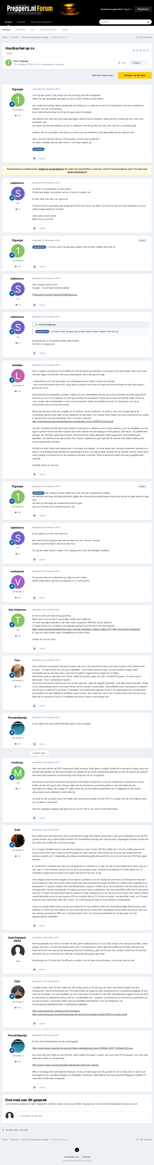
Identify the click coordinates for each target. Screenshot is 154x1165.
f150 (17, 981)
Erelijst (65, 29)
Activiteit (21, 22)
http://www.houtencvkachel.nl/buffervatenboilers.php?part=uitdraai (65, 1065)
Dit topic (137, 22)
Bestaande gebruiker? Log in (116, 9)
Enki (17, 829)
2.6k (19, 1007)
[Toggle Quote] (36, 324)
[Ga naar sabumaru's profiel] (18, 193)
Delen (123, 63)
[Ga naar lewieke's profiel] (18, 375)
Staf (33, 29)
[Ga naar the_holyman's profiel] (18, 620)
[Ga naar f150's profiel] (18, 992)
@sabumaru (39, 247)
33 (18, 209)
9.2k (19, 744)
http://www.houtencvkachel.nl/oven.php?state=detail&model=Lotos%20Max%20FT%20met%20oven (82, 1048)
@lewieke (38, 149)
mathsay (17, 762)
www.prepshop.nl (76, 172)
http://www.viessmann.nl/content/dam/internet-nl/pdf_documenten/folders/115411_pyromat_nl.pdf (79, 1014)
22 (18, 788)
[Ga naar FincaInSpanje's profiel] (18, 728)
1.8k (19, 856)
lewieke (17, 365)
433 (19, 597)
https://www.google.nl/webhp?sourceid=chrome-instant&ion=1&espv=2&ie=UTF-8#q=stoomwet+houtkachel (86, 629)
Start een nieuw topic (102, 75)
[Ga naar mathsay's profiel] (18, 773)
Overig (8, 22)
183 (19, 636)
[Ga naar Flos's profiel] (18, 671)
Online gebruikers (48, 29)
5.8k (19, 391)
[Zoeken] (148, 22)
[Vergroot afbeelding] (90, 142)
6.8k (19, 686)
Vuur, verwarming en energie (49, 64)
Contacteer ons (71, 1157)
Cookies (86, 1157)
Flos (17, 660)
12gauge (23, 61)
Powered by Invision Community (77, 1160)
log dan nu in (89, 1104)
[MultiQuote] (34, 158)
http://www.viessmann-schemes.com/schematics (56, 1011)
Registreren (143, 9)
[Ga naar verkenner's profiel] (18, 582)
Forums (6, 29)
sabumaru (17, 182)
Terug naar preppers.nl (41, 22)
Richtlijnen (20, 29)
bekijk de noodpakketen (51, 169)
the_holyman (17, 609)
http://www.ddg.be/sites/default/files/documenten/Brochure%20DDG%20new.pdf (72, 421)
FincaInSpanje (17, 717)
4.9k (19, 115)
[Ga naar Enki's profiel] (18, 840)
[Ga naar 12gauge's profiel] (8, 62)
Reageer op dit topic (135, 75)
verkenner (17, 571)
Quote (42, 158)
